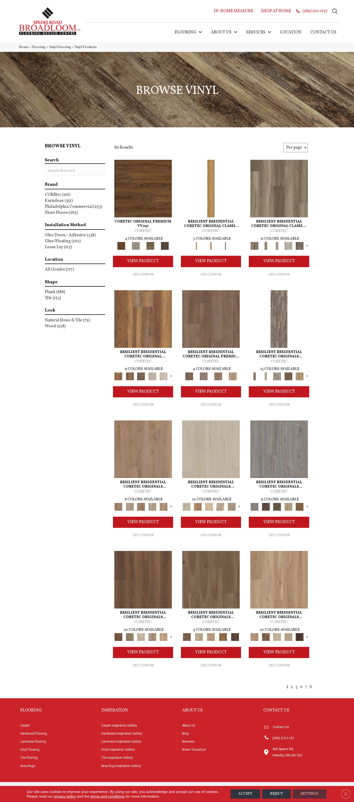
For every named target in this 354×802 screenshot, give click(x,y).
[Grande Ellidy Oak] (129, 637)
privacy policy (65, 796)
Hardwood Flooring (33, 733)
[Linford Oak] (163, 506)
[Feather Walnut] (203, 376)
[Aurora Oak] (266, 376)
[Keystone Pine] (277, 506)
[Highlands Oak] (211, 188)
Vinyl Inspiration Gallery (118, 749)
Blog (185, 733)
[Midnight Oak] (300, 637)
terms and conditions (107, 796)
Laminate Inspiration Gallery (121, 741)
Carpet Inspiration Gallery (119, 725)
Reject (276, 793)
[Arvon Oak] (129, 376)
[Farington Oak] (143, 449)
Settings (309, 793)
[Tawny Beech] (218, 376)
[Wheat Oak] (232, 376)
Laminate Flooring (33, 741)
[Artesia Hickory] (279, 188)
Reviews (188, 741)
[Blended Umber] (235, 637)
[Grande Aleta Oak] (143, 579)
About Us (188, 725)
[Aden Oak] (279, 319)
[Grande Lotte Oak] (163, 637)
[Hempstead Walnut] (266, 506)
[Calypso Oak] (300, 376)
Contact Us (281, 727)
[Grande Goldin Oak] (152, 637)
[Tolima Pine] (163, 376)
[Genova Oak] (232, 506)
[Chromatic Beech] (211, 319)
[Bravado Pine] (279, 449)
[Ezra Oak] (220, 506)
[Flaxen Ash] (288, 637)
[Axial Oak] (277, 376)
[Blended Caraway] (211, 579)
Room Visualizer (194, 749)
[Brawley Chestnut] (266, 246)
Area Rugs (27, 766)
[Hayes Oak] (152, 376)
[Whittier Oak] (225, 246)
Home (24, 47)
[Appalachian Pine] (143, 319)
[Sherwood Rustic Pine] (150, 246)
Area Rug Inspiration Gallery (121, 766)
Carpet (25, 725)
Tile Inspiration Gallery (117, 757)
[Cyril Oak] (209, 506)
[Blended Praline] (211, 637)
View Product (143, 261)
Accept (245, 793)
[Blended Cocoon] (199, 637)
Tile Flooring (29, 757)
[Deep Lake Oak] (288, 246)
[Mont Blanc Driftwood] (135, 246)
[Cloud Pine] (211, 449)
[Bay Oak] (288, 376)
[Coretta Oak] (197, 506)
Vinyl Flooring (60, 47)
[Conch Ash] (277, 637)
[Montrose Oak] (210, 246)
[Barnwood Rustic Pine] (143, 188)
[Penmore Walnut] (300, 506)
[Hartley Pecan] (141, 506)
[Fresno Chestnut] (300, 246)
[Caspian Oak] (277, 246)
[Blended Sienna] (223, 637)
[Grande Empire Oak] (141, 637)
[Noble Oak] (288, 506)
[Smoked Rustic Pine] (164, 246)
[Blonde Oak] (279, 579)
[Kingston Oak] (152, 506)
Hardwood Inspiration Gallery (121, 733)
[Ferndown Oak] (129, 506)
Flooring (39, 47)
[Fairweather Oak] (141, 376)
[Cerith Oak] (266, 637)
